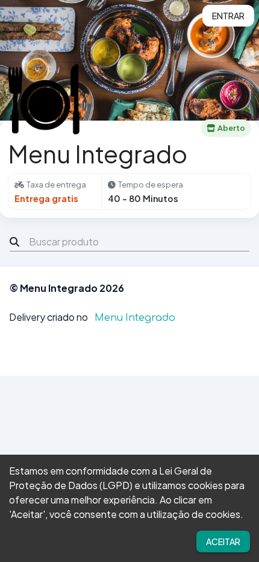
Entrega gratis (46, 198)
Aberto (231, 128)
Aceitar (223, 541)
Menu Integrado (135, 317)
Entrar (228, 15)
